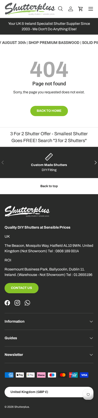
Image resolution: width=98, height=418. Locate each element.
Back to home (49, 110)
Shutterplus (21, 406)
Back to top (49, 186)
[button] (81, 9)
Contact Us (21, 288)
